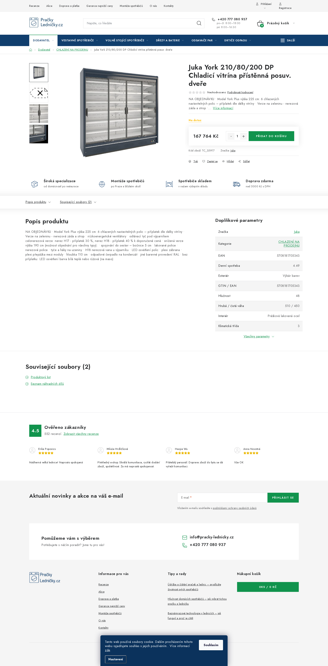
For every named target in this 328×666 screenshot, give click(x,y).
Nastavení (115, 659)
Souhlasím (211, 645)
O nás (153, 6)
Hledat (199, 23)
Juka (233, 150)
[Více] (288, 40)
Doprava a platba (69, 6)
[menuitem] (43, 40)
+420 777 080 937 (232, 19)
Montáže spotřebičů (131, 6)
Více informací (223, 108)
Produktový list (41, 377)
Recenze (34, 6)
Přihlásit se (283, 498)
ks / (268, 587)
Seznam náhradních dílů (47, 384)
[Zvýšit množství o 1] (243, 136)
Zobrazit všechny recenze (81, 434)
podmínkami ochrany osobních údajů (235, 508)
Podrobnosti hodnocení (240, 92)
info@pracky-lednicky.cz (212, 537)
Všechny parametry (257, 336)
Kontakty (169, 6)
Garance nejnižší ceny (99, 6)
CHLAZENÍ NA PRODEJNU (289, 244)
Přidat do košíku (271, 136)
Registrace (285, 8)
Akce (49, 6)
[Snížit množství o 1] (231, 136)
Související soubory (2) (76, 202)
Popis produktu (35, 202)
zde (107, 650)
